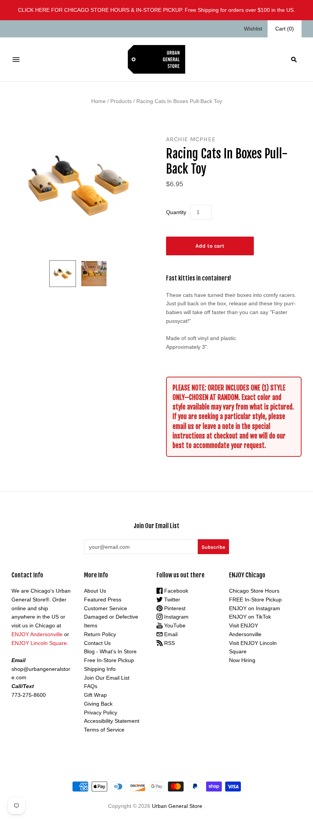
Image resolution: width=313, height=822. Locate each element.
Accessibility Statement (111, 721)
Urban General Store (177, 806)
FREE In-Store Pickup (255, 599)
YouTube (174, 625)
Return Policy (100, 634)
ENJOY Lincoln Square (39, 643)
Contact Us (97, 643)
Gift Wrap (95, 695)
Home (98, 101)
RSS (169, 643)
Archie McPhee (190, 139)
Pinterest (174, 608)
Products (121, 101)
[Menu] (16, 59)
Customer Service (105, 608)
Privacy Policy (100, 712)
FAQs (90, 686)
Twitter (171, 599)
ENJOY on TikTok (250, 617)
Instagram (176, 617)
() (284, 29)
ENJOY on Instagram (254, 608)
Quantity (176, 212)
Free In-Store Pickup (109, 660)
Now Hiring (242, 660)
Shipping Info (100, 669)
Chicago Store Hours (254, 591)
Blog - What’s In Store (110, 651)
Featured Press (102, 599)
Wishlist (253, 29)
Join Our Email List (106, 678)
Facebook (175, 591)
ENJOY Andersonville (37, 634)
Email (170, 634)
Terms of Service (104, 730)
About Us (95, 591)
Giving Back (98, 704)
